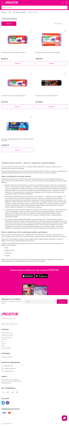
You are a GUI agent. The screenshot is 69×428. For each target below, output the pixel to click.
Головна (3, 12)
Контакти (4, 339)
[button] (31, 30)
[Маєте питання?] (64, 419)
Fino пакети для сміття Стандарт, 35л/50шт (13, 52)
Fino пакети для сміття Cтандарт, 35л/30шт (13, 95)
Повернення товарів (7, 335)
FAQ (2, 345)
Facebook (3, 392)
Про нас (3, 343)
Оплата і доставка (6, 333)
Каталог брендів (6, 348)
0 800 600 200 (8, 366)
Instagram (8, 392)
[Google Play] (41, 276)
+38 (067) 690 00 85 (10, 368)
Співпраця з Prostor (6, 357)
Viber (17, 392)
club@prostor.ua (8, 371)
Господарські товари (19, 12)
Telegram (12, 392)
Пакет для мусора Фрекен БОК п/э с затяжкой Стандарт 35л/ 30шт (17, 139)
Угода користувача (6, 337)
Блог (2, 341)
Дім (10, 12)
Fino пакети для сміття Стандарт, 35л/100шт (47, 52)
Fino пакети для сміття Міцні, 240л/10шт (46, 95)
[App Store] (28, 276)
